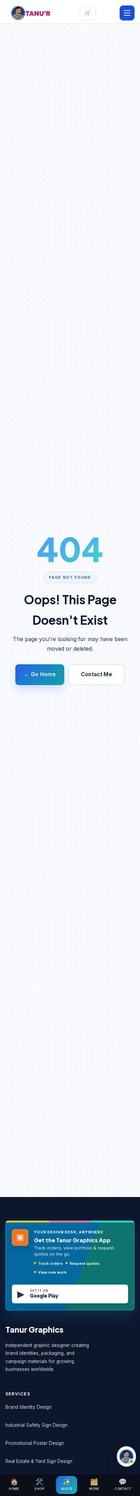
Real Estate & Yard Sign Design (38, 1461)
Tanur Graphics (34, 1329)
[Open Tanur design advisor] (126, 1456)
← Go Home (40, 674)
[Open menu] (127, 12)
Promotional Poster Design (34, 1443)
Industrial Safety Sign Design (36, 1425)
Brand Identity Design (28, 1407)
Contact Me (96, 674)
